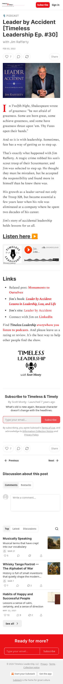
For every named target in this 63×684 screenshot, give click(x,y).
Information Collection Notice (38, 431)
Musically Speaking (17, 538)
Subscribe (42, 4)
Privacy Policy (31, 434)
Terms (52, 663)
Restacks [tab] (26, 485)
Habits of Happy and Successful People (18, 596)
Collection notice (31, 667)
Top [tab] (7, 528)
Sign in (55, 4)
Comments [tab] (11, 485)
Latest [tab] (16, 528)
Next (51, 460)
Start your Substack (25, 673)
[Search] (56, 528)
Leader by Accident (38, 310)
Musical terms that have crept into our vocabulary (20, 544)
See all (10, 623)
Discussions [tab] (29, 528)
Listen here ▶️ (20, 236)
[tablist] (18, 485)
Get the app (45, 673)
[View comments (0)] (18, 56)
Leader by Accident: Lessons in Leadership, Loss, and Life (32, 301)
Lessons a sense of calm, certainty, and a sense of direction (23, 604)
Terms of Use (48, 427)
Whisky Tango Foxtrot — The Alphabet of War (21, 566)
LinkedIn (45, 317)
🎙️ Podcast (11, 15)
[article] (31, 547)
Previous (14, 460)
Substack (17, 680)
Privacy (44, 663)
